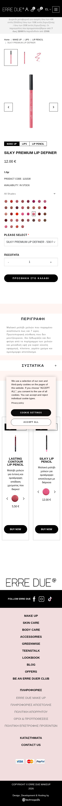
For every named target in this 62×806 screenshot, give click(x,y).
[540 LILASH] (34, 220)
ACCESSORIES (31, 636)
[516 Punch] (22, 207)
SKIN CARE (31, 622)
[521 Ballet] (6, 201)
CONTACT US (31, 745)
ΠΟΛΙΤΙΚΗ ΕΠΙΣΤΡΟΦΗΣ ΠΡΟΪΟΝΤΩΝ (31, 725)
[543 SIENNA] (17, 226)
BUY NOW (15, 529)
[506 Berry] (28, 201)
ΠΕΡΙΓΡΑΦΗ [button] (33, 319)
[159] (46, 492)
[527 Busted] (17, 213)
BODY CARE (31, 629)
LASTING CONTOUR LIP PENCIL (15, 461)
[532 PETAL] (17, 220)
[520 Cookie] (6, 207)
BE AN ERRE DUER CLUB (31, 678)
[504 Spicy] (34, 207)
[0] (39, 10)
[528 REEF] (22, 213)
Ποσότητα (11, 254)
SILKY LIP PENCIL (47, 460)
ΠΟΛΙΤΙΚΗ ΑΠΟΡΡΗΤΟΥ (31, 711)
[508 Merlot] (17, 207)
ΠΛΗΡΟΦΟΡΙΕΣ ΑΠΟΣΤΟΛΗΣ (31, 704)
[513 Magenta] (34, 201)
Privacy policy (17, 403)
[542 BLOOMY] (11, 226)
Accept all (31, 422)
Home (7, 40)
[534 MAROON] (6, 220)
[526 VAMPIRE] (11, 213)
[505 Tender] (22, 201)
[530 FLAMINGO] (34, 213)
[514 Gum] (39, 201)
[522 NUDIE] (39, 207)
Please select (15, 235)
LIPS (27, 40)
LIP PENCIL (37, 40)
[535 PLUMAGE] (22, 220)
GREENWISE (31, 643)
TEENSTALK (31, 650)
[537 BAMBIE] (45, 213)
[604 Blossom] (15, 498)
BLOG (31, 664)
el (47, 9)
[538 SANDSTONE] (39, 220)
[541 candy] (6, 226)
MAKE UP (17, 40)
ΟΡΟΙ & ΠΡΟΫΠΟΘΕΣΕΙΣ (31, 718)
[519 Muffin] (28, 207)
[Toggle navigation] (55, 9)
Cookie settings (31, 412)
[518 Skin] (11, 207)
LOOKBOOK (31, 657)
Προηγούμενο (6, 499)
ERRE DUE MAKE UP (31, 698)
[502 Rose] (17, 201)
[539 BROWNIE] (45, 220)
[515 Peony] (45, 201)
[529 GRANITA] (28, 213)
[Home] (13, 9)
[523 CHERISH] (45, 207)
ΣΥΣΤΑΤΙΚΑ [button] (33, 365)
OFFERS (31, 671)
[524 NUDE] (6, 213)
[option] (11, 59)
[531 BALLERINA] (11, 220)
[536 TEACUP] (28, 220)
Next (24, 499)
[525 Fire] (11, 201)
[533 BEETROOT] (39, 213)
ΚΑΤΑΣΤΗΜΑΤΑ (31, 738)
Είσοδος (24, 8)
